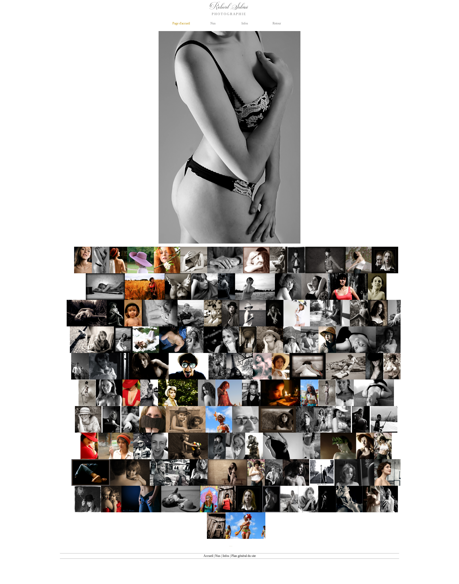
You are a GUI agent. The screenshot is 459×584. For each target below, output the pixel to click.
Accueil (208, 556)
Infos (226, 556)
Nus (217, 556)
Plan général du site (243, 556)
